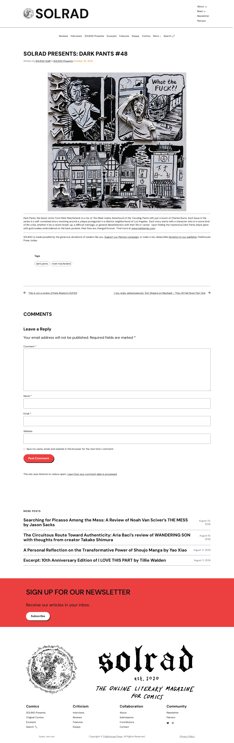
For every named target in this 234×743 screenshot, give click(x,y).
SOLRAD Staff (43, 61)
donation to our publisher (183, 237)
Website (27, 431)
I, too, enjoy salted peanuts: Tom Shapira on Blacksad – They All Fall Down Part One (160, 293)
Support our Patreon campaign (121, 237)
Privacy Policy (187, 736)
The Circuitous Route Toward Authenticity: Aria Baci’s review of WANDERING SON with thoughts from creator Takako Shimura (106, 537)
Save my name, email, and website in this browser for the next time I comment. (70, 449)
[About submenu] (206, 7)
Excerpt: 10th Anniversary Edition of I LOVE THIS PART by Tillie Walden (94, 560)
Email (27, 413)
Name (27, 396)
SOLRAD (62, 13)
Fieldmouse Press (112, 736)
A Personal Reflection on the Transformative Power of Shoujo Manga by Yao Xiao (105, 550)
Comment (29, 346)
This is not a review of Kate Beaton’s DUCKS (53, 293)
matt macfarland (61, 263)
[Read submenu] (205, 11)
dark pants (42, 263)
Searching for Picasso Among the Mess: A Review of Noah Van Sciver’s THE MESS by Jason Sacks (105, 522)
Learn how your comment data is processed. (92, 474)
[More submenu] (160, 36)
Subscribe (38, 616)
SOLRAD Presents (63, 61)
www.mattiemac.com (143, 228)
